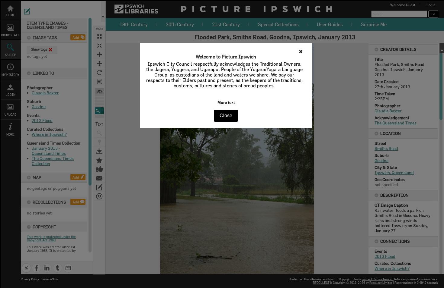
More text (226, 102)
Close (226, 115)
